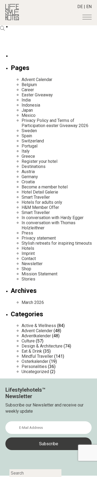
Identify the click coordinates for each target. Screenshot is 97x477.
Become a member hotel (45, 187)
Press (27, 233)
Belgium (29, 84)
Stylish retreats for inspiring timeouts (57, 243)
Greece (28, 156)
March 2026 (33, 302)
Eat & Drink (32, 351)
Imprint (28, 253)
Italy (26, 151)
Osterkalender (35, 361)
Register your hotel (39, 161)
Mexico (29, 115)
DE (80, 6)
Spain (27, 135)
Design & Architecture (42, 346)
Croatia (28, 181)
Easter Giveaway (37, 94)
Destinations (34, 166)
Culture (28, 340)
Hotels (28, 248)
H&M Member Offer (40, 207)
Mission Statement (39, 273)
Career (28, 89)
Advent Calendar (37, 79)
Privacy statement (39, 238)
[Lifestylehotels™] (12, 18)
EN (89, 6)
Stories (28, 279)
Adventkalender (36, 335)
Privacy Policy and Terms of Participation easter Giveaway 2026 (55, 123)
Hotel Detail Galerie (40, 192)
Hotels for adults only (42, 202)
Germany (30, 176)
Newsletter (32, 263)
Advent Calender (37, 330)
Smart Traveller (36, 197)
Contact (29, 258)
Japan (27, 110)
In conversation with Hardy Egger (53, 217)
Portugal (29, 146)
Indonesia (31, 105)
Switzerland (33, 140)
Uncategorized (35, 371)
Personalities (34, 366)
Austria (28, 171)
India (26, 100)
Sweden (29, 130)
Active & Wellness (39, 325)
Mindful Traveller (37, 356)
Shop (26, 268)
